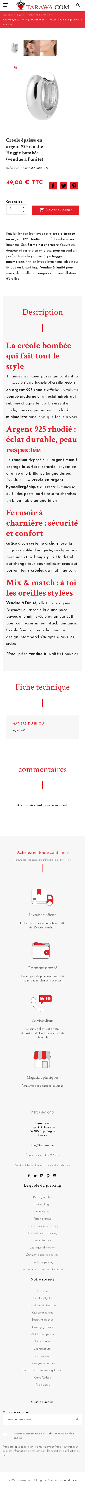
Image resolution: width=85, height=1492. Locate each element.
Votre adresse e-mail (16, 1412)
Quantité (14, 201)
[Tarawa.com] (43, 5)
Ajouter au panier (55, 210)
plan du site (69, 1480)
